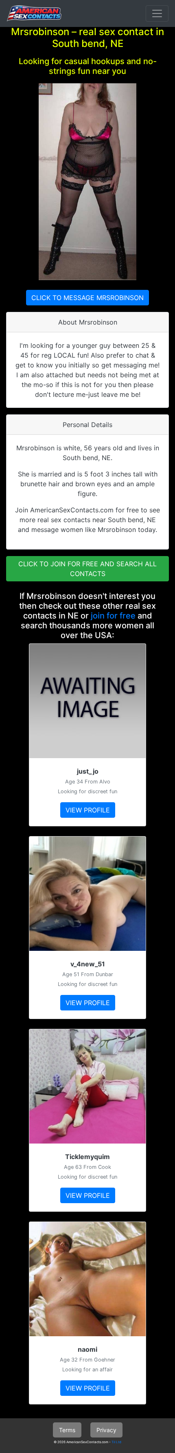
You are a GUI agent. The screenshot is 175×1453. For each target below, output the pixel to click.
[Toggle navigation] (157, 13)
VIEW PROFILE (88, 810)
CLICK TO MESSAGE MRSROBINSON (87, 298)
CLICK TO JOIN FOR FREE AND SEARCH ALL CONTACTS (87, 569)
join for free (113, 616)
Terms (67, 1429)
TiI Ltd (116, 1442)
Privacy (106, 1429)
